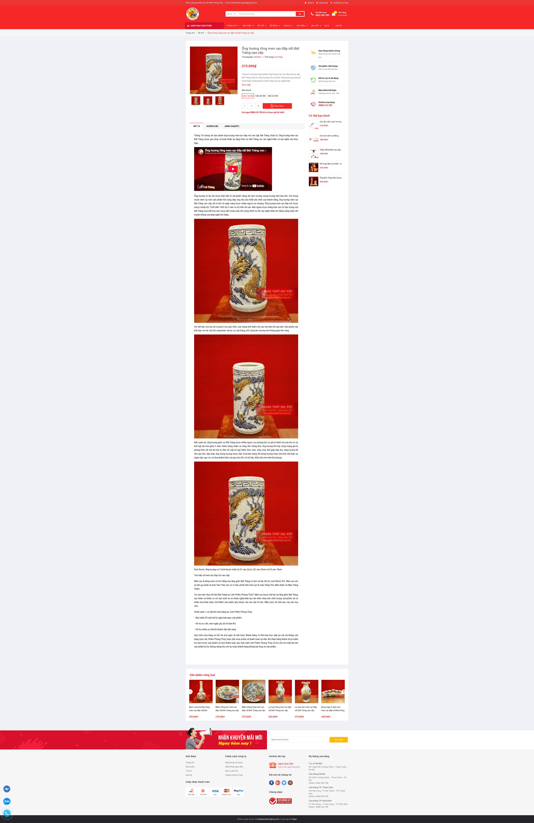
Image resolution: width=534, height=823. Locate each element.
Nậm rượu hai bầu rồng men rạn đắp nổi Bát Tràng (199, 710)
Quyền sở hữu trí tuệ (234, 775)
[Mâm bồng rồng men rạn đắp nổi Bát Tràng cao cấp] (254, 691)
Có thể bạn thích (319, 115)
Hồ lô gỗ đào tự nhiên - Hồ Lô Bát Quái (331, 164)
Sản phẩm (190, 767)
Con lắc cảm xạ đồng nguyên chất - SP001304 (331, 136)
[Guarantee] (280, 801)
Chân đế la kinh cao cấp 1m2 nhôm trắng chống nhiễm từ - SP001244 (330, 150)
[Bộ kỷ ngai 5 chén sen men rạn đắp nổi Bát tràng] (333, 691)
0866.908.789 (322, 796)
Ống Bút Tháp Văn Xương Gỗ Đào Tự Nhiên (331, 178)
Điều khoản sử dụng (233, 762)
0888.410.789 (256, 112)
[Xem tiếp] (246, 85)
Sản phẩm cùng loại (202, 675)
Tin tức (189, 771)
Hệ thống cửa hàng (340, 3)
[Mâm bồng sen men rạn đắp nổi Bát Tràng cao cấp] (227, 691)
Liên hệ (189, 775)
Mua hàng (279, 106)
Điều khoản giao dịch (234, 767)
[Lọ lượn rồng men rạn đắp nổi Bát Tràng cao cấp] (280, 691)
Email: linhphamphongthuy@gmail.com (241, 3)
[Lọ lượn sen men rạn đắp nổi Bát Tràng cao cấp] (306, 691)
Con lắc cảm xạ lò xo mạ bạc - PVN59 (330, 122)
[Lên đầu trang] (526, 806)
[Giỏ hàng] (333, 14)
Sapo (294, 819)
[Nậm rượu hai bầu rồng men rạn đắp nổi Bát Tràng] (201, 691)
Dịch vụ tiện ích (231, 771)
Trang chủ (190, 762)
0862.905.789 (322, 15)
